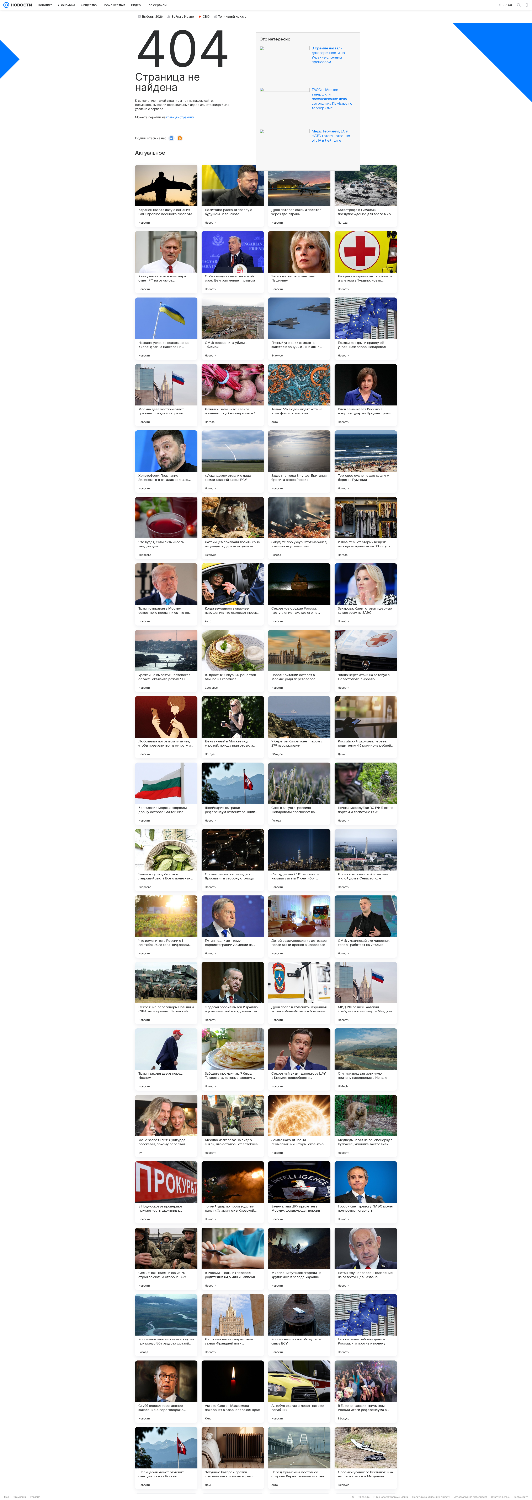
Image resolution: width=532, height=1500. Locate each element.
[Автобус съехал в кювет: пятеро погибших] (299, 1391)
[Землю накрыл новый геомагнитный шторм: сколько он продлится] (299, 1126)
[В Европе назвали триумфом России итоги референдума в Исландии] (366, 1391)
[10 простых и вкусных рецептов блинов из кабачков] (233, 661)
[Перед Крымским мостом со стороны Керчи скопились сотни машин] (299, 1458)
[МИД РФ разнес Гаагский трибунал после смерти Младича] (366, 993)
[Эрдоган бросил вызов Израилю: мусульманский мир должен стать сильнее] (233, 993)
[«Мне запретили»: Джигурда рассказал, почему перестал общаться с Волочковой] (166, 1126)
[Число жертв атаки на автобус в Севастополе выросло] (366, 661)
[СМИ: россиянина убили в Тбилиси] (233, 329)
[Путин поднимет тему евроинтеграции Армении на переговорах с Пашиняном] (233, 926)
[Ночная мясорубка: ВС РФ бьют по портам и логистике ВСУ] (366, 794)
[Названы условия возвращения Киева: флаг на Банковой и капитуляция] (166, 329)
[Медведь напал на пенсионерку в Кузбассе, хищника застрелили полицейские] (366, 1126)
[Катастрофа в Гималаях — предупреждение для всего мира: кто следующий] (366, 196)
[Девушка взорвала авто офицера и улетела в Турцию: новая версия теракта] (366, 262)
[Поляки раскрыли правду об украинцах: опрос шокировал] (366, 329)
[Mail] (6, 5)
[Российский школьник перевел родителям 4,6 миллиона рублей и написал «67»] (366, 727)
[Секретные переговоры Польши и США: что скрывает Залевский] (166, 993)
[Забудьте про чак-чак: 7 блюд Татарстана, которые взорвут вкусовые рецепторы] (233, 1059)
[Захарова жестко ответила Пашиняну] (299, 262)
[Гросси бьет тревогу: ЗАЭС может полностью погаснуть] (366, 1192)
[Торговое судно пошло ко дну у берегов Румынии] (366, 461)
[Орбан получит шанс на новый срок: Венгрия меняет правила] (233, 262)
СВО (206, 16)
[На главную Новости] (20, 5)
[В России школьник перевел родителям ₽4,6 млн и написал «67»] (233, 1259)
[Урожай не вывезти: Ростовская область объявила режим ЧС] (166, 661)
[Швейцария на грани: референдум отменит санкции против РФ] (233, 794)
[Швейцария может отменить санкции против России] (166, 1458)
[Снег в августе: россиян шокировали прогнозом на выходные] (299, 794)
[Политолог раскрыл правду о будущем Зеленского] (233, 196)
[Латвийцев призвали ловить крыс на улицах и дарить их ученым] (233, 528)
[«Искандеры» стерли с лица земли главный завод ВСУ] (233, 461)
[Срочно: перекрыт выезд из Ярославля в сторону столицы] (233, 860)
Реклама (35, 1497)
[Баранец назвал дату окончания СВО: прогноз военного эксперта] (166, 196)
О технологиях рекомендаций (391, 1497)
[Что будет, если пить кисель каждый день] (166, 528)
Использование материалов (470, 1497)
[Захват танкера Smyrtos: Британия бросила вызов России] (299, 461)
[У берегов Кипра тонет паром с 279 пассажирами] (299, 727)
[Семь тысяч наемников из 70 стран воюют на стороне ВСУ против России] (166, 1259)
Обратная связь (500, 1497)
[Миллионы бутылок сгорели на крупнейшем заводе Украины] (299, 1259)
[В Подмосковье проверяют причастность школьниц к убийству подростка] (166, 1192)
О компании (20, 1497)
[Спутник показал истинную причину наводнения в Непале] (366, 1059)
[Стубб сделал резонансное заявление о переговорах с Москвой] (166, 1391)
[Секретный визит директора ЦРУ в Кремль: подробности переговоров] (299, 1059)
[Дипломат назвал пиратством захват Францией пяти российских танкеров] (233, 1325)
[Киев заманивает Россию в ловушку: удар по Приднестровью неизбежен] (366, 395)
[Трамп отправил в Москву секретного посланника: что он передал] (166, 594)
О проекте (364, 1497)
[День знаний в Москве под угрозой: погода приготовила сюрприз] (233, 727)
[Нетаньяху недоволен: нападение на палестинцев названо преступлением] (366, 1259)
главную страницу (180, 117)
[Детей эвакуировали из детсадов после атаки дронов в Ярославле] (299, 926)
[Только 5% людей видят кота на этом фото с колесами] (299, 395)
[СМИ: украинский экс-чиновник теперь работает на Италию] (366, 926)
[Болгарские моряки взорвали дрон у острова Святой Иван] (166, 794)
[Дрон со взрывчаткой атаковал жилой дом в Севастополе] (366, 860)
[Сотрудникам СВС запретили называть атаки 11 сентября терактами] (299, 860)
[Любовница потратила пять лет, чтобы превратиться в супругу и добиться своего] (166, 727)
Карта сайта (521, 1497)
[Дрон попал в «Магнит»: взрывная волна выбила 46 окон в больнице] (299, 993)
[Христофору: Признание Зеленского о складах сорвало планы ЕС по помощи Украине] (166, 461)
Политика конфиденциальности (431, 1497)
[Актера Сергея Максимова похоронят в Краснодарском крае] (233, 1391)
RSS (351, 1497)
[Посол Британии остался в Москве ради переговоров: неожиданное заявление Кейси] (299, 661)
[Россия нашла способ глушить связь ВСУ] (299, 1325)
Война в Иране (182, 16)
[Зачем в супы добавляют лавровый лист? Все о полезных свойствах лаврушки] (166, 860)
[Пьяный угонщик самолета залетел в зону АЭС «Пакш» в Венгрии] (299, 329)
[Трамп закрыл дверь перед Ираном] (166, 1059)
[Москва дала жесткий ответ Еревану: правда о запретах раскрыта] (166, 395)
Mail (6, 1497)
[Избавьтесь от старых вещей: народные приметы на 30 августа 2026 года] (366, 528)
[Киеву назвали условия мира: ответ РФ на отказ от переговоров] (166, 262)
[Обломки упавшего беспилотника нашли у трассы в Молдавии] (366, 1458)
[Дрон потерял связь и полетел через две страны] (299, 196)
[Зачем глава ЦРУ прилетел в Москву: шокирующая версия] (299, 1192)
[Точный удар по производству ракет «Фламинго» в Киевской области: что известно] (233, 1192)
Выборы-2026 (152, 16)
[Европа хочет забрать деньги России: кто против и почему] (366, 1325)
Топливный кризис (232, 16)
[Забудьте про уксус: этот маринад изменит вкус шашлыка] (299, 528)
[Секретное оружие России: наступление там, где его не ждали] (299, 594)
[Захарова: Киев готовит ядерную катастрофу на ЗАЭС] (366, 594)
